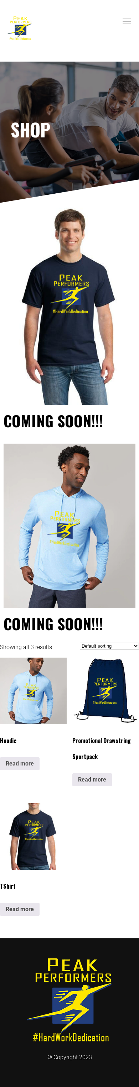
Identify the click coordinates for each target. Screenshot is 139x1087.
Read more (20, 763)
